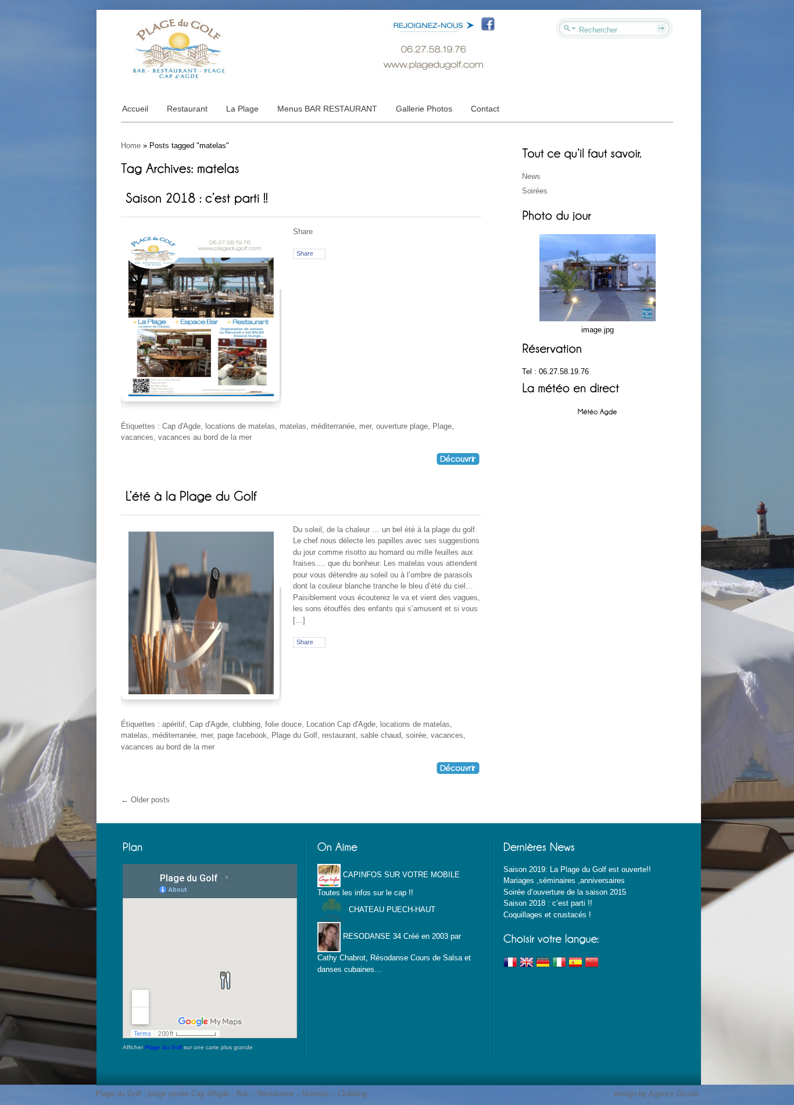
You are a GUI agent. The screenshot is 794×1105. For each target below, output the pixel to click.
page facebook (242, 735)
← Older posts (145, 799)
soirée (416, 735)
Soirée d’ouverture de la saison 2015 (564, 892)
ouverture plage (402, 426)
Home (131, 145)
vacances (137, 437)
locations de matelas (240, 426)
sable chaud (380, 735)
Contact (485, 108)
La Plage (242, 108)
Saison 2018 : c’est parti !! (547, 903)
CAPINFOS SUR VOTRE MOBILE (400, 874)
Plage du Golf (294, 735)
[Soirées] (597, 276)
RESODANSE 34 (371, 936)
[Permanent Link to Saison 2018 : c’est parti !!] (196, 197)
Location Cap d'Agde (340, 724)
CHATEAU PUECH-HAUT (390, 909)
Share (304, 253)
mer (365, 426)
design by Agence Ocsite (656, 1093)
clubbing (246, 724)
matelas (293, 426)
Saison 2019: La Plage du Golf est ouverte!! (577, 869)
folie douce (283, 724)
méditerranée (333, 426)
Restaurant (187, 108)
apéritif (173, 724)
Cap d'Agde (181, 426)
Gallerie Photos (424, 108)
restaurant (339, 735)
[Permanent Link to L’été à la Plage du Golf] (190, 495)
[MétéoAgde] (597, 411)
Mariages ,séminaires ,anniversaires (564, 880)
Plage (442, 426)
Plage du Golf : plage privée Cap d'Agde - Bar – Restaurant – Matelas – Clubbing (231, 1093)
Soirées (535, 190)
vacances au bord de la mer (205, 437)
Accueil (135, 108)
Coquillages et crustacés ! (547, 914)
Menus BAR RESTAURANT (327, 108)
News (531, 176)
